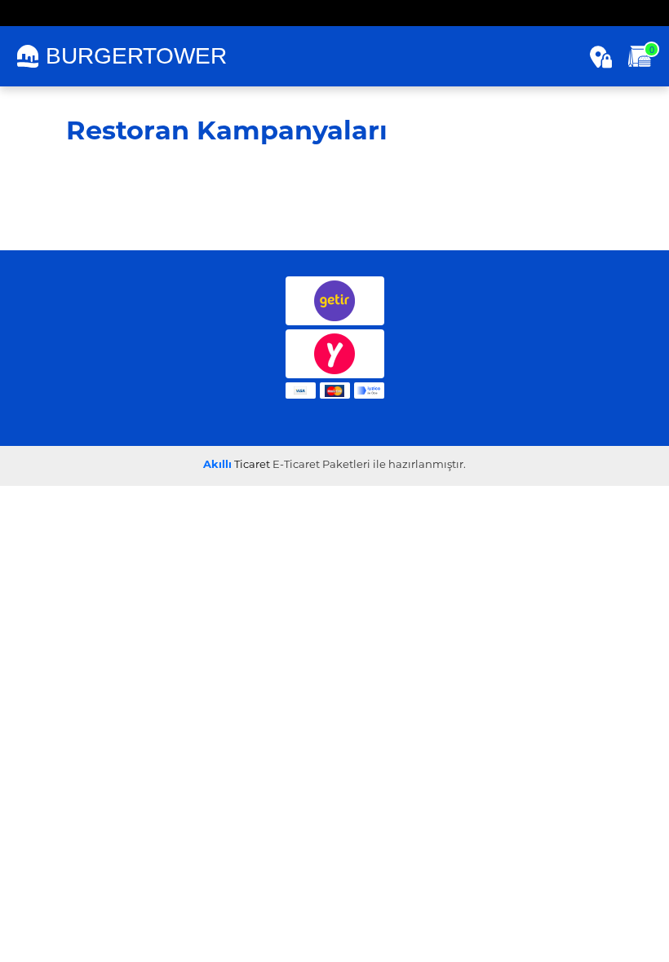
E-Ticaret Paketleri (321, 465)
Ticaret (236, 465)
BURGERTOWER (136, 55)
